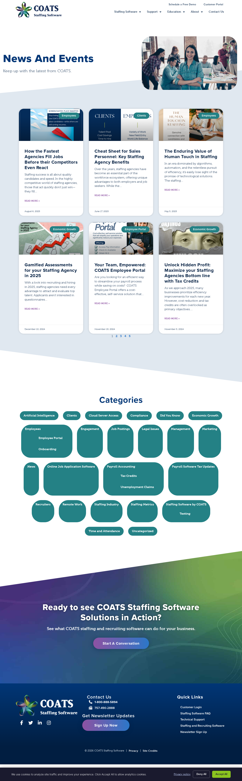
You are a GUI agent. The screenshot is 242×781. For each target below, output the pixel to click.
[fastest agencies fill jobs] (51, 125)
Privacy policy (182, 774)
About (198, 12)
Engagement (90, 429)
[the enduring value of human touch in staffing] (191, 125)
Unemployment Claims (137, 487)
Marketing (209, 429)
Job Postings (120, 429)
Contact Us (218, 12)
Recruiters (43, 504)
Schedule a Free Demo (184, 4)
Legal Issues (150, 429)
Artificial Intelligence (39, 415)
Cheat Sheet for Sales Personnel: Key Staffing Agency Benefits (119, 157)
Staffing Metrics (142, 504)
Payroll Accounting (121, 466)
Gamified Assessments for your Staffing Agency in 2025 (51, 270)
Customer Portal (215, 4)
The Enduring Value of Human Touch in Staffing (190, 154)
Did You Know (170, 415)
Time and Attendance (104, 531)
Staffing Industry (106, 504)
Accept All (221, 774)
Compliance (139, 415)
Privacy (133, 750)
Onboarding (47, 449)
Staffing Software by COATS (186, 504)
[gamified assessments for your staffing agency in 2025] (51, 238)
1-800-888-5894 (106, 702)
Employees (33, 429)
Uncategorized (143, 531)
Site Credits (150, 750)
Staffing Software (129, 12)
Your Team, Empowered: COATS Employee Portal (120, 267)
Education (177, 12)
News (31, 466)
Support (155, 12)
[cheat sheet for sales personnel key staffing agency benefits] (121, 125)
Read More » (32, 200)
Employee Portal (51, 438)
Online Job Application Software (71, 466)
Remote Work (72, 504)
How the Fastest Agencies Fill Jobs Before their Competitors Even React (51, 159)
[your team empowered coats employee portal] (121, 238)
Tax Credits (129, 476)
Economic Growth (205, 415)
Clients (72, 415)
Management (180, 429)
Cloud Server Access (103, 415)
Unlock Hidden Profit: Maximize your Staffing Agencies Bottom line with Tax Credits (189, 272)
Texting (185, 513)
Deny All (201, 774)
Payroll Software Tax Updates (193, 466)
